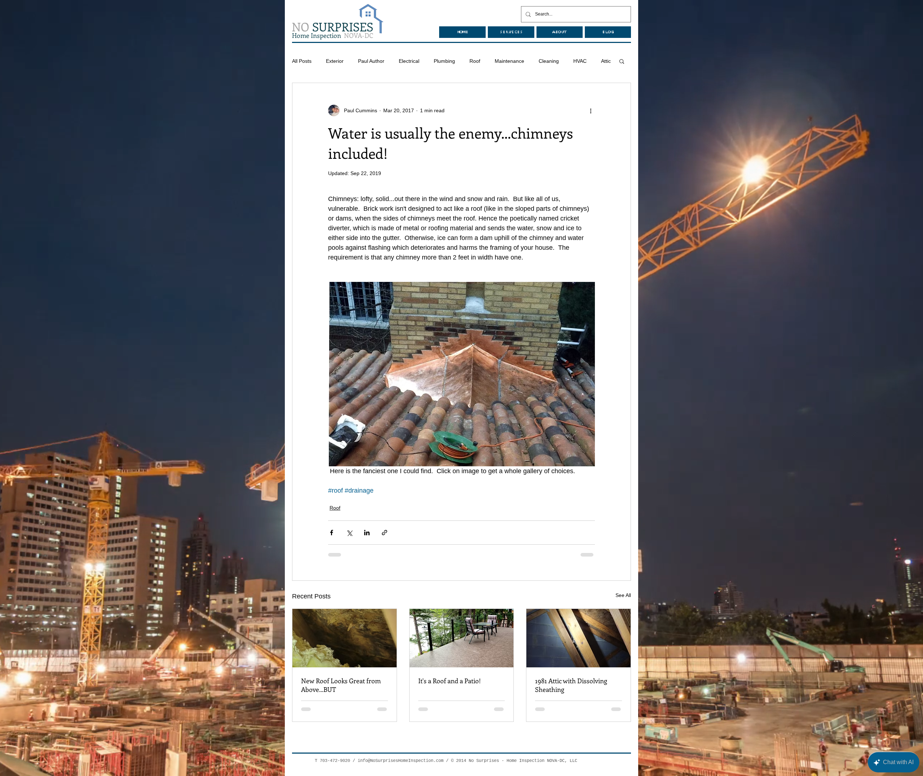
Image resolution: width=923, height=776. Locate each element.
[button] (621, 61)
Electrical (409, 61)
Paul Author (371, 61)
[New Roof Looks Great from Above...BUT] (344, 638)
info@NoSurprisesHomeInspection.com (400, 760)
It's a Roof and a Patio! (449, 680)
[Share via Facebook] (331, 532)
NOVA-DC (332, 35)
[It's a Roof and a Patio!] (462, 638)
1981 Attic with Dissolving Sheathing (571, 685)
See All (623, 595)
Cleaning (549, 61)
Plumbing (444, 61)
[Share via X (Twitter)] (349, 532)
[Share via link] (384, 532)
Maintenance (509, 61)
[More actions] (590, 110)
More (579, 61)
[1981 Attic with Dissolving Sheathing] (578, 638)
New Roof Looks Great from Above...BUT (341, 685)
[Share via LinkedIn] (366, 532)
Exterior (335, 61)
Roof (474, 61)
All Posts (302, 61)
